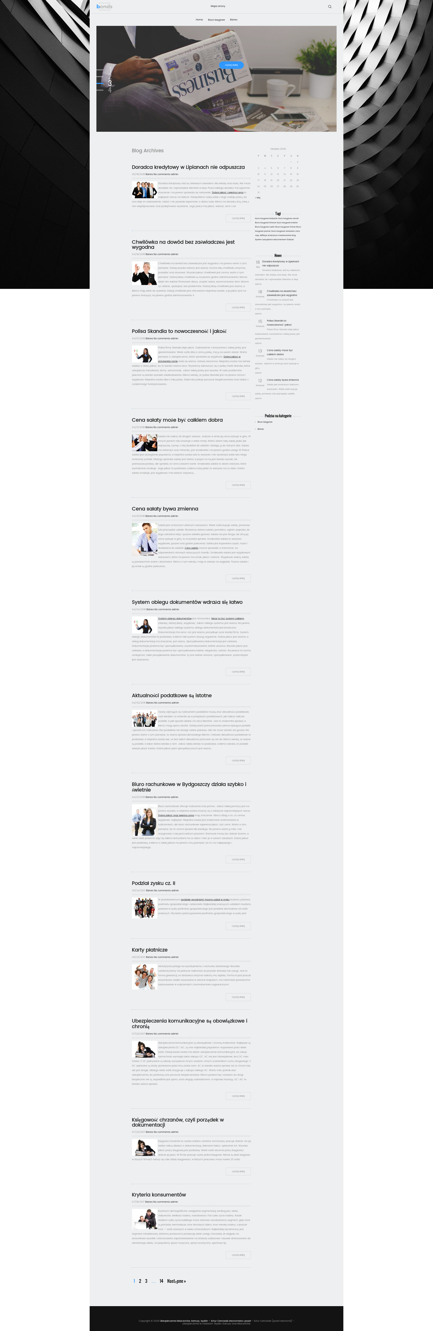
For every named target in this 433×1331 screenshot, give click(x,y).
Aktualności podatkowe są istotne (172, 695)
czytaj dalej (231, 65)
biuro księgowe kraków (287, 223)
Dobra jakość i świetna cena (227, 192)
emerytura (273, 235)
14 (161, 1281)
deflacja (263, 235)
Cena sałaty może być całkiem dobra (177, 420)
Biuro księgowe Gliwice (265, 223)
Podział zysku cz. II (153, 883)
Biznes (233, 20)
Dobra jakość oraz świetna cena (176, 815)
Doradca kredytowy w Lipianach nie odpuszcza (188, 167)
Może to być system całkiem (227, 618)
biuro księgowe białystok (266, 218)
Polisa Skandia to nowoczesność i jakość (179, 331)
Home (199, 20)
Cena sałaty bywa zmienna (283, 380)
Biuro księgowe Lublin (265, 227)
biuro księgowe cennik (288, 218)
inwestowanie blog (287, 235)
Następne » (176, 1281)
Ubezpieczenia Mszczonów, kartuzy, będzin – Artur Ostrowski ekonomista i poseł (205, 1321)
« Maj (257, 198)
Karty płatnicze (150, 950)
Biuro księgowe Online (285, 227)
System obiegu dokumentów (175, 618)
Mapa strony (218, 6)
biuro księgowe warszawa (283, 231)
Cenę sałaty (191, 548)
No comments (162, 174)
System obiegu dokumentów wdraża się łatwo (187, 602)
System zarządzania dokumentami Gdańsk (274, 239)
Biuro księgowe (216, 20)
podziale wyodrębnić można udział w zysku (205, 900)
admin (174, 174)
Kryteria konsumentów (159, 1194)
